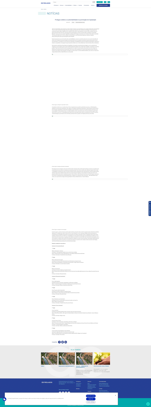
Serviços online (103, 5)
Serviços (89, 381)
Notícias (45, 9)
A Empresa (78, 381)
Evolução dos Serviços (92, 387)
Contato (100, 388)
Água (89, 383)
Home (42, 9)
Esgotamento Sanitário (92, 384)
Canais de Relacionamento (104, 391)
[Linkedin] (65, 342)
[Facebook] (59, 342)
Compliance (78, 384)
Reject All (91, 398)
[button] (4, 399)
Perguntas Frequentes (103, 390)
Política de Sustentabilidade (104, 386)
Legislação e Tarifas (91, 386)
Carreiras (80, 5)
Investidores (78, 386)
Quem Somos (78, 383)
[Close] (115, 395)
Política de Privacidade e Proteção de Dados (75, 405)
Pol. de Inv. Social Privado (103, 384)
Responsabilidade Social (103, 383)
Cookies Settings (91, 402)
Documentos (90, 388)
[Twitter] (62, 342)
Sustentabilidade (102, 381)
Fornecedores (86, 5)
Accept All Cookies (91, 395)
